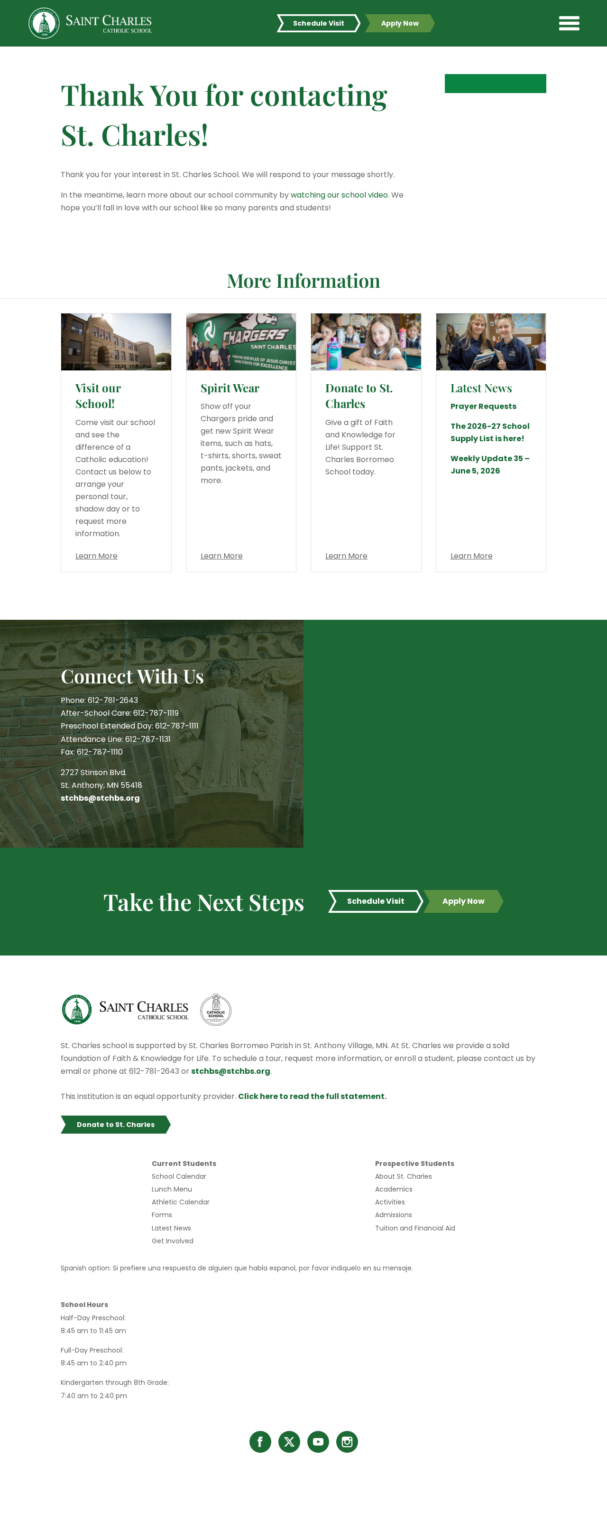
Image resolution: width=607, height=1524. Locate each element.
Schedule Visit (318, 23)
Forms (162, 1215)
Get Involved (172, 1241)
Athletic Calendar (181, 1202)
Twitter (289, 1442)
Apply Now (400, 23)
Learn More (96, 555)
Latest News (171, 1228)
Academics (394, 1189)
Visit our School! (97, 395)
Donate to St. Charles (359, 395)
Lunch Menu (172, 1189)
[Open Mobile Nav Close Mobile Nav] (569, 23)
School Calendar (179, 1176)
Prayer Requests (483, 406)
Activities (390, 1202)
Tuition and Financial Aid (415, 1228)
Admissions (393, 1215)
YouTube (318, 1442)
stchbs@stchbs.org (100, 798)
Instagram (347, 1442)
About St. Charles (403, 1176)
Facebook (260, 1442)
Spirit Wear (230, 387)
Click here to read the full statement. (312, 1096)
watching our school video (339, 194)
